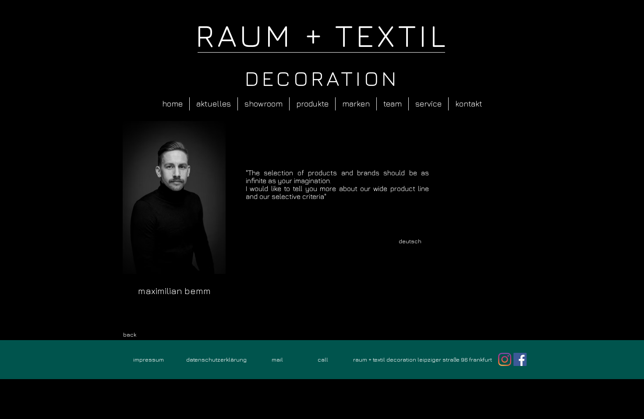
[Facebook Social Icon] (520, 359)
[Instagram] (504, 359)
